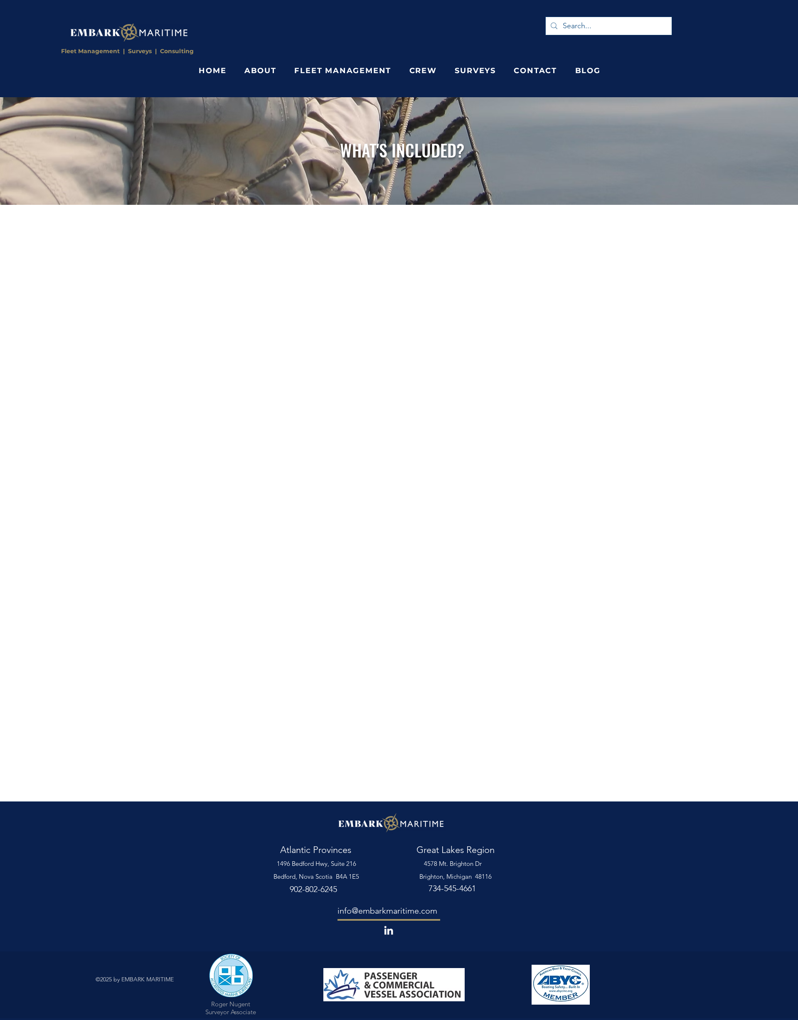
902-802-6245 (313, 889)
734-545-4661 (452, 888)
